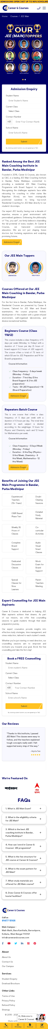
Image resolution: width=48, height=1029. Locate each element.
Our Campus (8, 966)
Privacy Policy (8, 1000)
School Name (12, 128)
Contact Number (13, 117)
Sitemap (6, 1010)
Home (4, 16)
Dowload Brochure (11, 983)
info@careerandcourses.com (15, 937)
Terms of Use (8, 996)
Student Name (12, 95)
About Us (6, 957)
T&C (36, 148)
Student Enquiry (9, 979)
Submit (24, 141)
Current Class (12, 106)
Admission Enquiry (12, 242)
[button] (23, 79)
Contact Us (7, 962)
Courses (14, 16)
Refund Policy (8, 1005)
